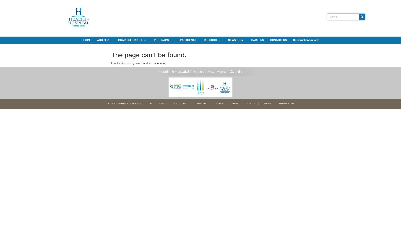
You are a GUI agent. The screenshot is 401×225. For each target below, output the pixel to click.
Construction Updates (306, 40)
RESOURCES (212, 40)
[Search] (362, 17)
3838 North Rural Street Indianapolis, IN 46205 (124, 104)
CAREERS (257, 40)
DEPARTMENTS (186, 40)
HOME (87, 40)
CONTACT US (278, 40)
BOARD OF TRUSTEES (132, 40)
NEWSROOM (235, 40)
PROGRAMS (161, 40)
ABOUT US (103, 40)
